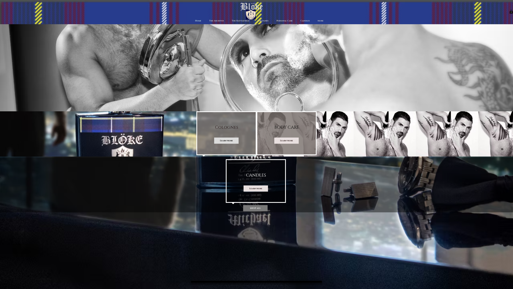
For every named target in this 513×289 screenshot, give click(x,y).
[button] (511, 11)
